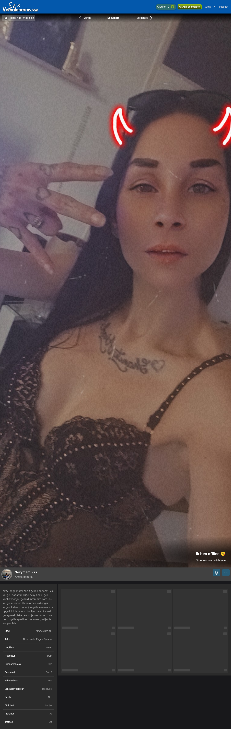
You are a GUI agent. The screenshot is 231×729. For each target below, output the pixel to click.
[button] (209, 7)
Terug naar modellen (21, 17)
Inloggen (223, 6)
